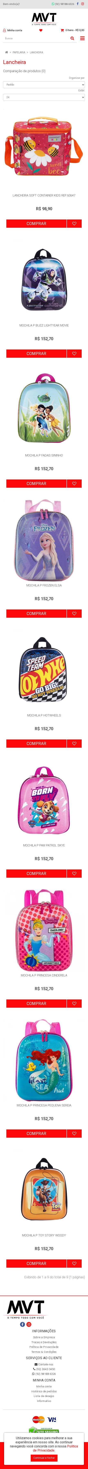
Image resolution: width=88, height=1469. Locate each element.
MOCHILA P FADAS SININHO (44, 455)
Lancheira (36, 52)
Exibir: (81, 90)
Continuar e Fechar (44, 1457)
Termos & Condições (44, 1351)
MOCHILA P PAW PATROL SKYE (44, 845)
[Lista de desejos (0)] (41, 30)
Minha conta (44, 1386)
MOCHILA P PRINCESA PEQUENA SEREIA (44, 1105)
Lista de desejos (44, 1396)
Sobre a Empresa (44, 1337)
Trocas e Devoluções (44, 1342)
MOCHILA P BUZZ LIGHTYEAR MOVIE (44, 325)
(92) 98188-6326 (64, 4)
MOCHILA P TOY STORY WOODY (44, 1235)
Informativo (44, 1401)
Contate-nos (45, 1364)
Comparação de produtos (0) (24, 71)
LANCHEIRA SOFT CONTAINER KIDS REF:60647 (44, 195)
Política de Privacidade (44, 1346)
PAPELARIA (19, 52)
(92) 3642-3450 (45, 1369)
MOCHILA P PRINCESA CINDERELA (44, 975)
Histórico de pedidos (44, 1391)
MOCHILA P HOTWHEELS (44, 715)
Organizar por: (77, 78)
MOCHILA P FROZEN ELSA (44, 585)
